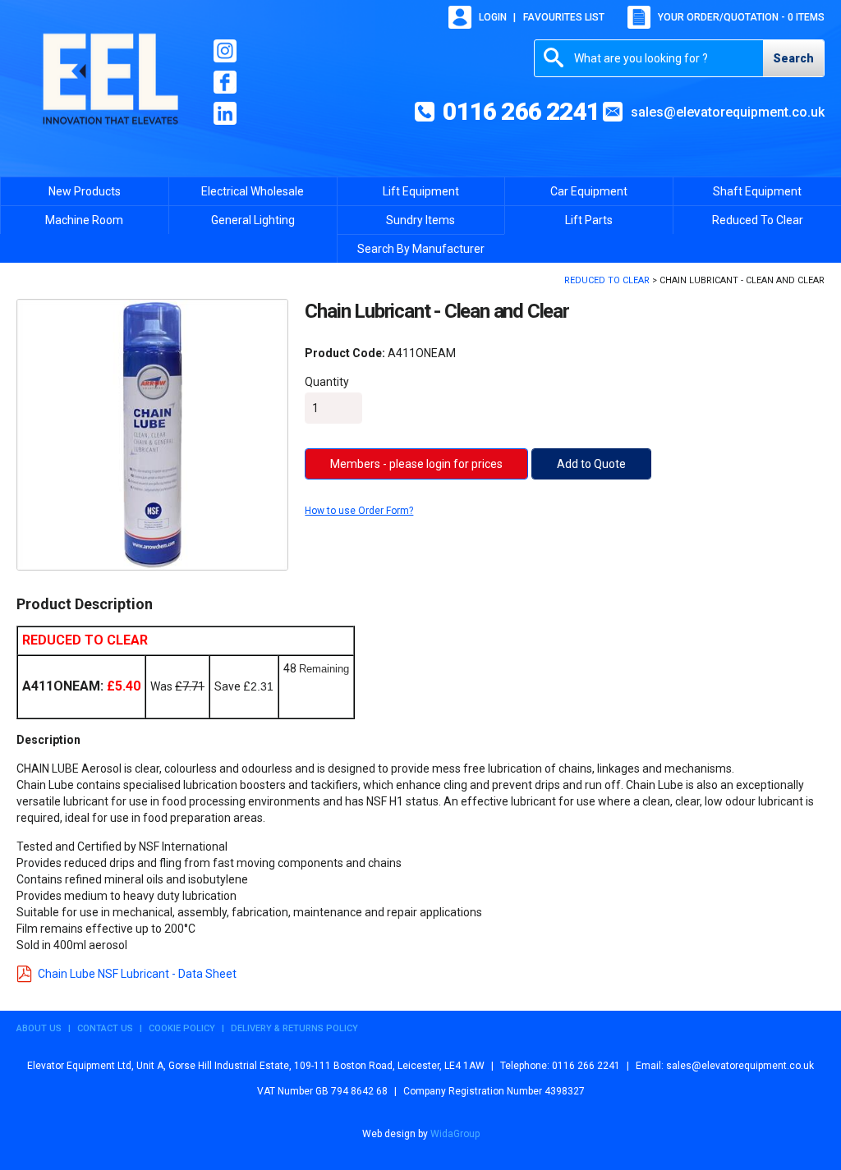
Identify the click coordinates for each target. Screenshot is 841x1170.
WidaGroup (455, 1134)
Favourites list (563, 17)
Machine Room (84, 220)
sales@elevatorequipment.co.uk (728, 112)
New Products (84, 191)
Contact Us (105, 1028)
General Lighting (253, 220)
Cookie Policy (182, 1028)
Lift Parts (589, 220)
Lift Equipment (421, 191)
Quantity (327, 381)
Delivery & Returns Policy (294, 1028)
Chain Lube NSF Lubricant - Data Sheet (137, 973)
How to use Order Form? (359, 510)
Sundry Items (420, 220)
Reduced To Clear (757, 220)
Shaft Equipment (757, 191)
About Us (39, 1028)
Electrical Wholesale (252, 191)
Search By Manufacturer (421, 248)
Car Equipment (588, 191)
